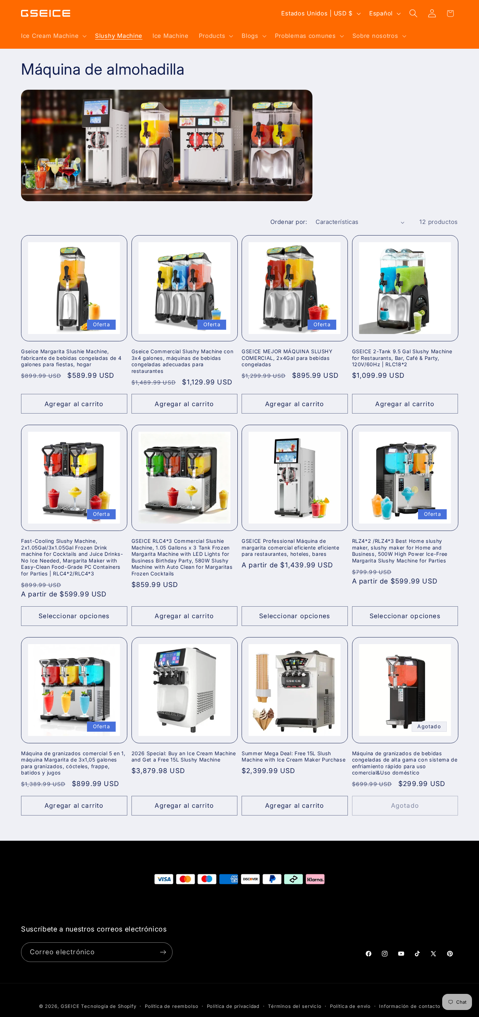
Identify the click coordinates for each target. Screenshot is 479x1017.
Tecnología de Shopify (108, 1006)
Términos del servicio (295, 1006)
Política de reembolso (171, 1006)
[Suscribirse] (163, 952)
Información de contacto (409, 1006)
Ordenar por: (289, 221)
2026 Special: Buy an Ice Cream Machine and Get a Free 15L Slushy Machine (183, 756)
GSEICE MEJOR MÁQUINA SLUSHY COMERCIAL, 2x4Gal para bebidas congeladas (287, 357)
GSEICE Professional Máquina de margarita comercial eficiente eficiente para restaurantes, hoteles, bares (290, 547)
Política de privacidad (233, 1006)
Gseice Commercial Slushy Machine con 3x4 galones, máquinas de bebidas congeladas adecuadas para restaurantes (182, 361)
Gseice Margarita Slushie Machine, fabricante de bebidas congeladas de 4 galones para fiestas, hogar (71, 357)
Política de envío (350, 1006)
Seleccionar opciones (74, 616)
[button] (53, 36)
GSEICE (70, 1006)
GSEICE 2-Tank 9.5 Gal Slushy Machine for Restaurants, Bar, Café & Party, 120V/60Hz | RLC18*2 (402, 357)
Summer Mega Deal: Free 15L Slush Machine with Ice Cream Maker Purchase (293, 756)
